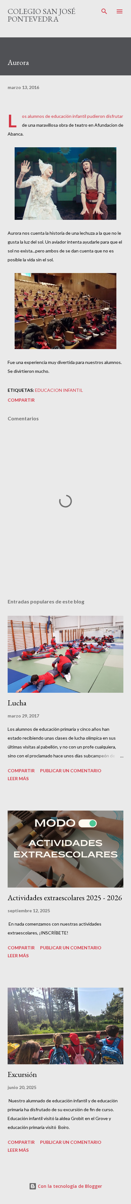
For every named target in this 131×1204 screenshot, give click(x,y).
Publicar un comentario (70, 770)
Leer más (18, 778)
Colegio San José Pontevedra (41, 15)
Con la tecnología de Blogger (69, 1186)
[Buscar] (104, 11)
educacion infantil (59, 390)
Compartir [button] (21, 400)
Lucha (17, 703)
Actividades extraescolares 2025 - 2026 (65, 897)
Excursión (22, 1074)
